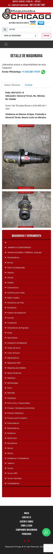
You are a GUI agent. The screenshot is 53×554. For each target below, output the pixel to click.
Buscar (46, 35)
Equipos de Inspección (16, 313)
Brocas (10, 263)
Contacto (26, 517)
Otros (9, 388)
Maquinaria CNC (14, 363)
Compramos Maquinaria (26, 529)
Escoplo (10, 318)
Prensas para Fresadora (17, 418)
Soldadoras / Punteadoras (18, 458)
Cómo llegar (26, 525)
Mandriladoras (13, 358)
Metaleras (11, 378)
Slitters (10, 453)
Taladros (10, 463)
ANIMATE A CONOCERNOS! (19, 248)
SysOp (26, 550)
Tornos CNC (12, 473)
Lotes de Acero (13, 353)
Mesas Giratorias (14, 373)
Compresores (12, 288)
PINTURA (11, 393)
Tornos (10, 468)
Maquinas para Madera (16, 368)
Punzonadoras (13, 423)
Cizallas (10, 283)
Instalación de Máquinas (17, 343)
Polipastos (11, 398)
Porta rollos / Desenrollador (18, 403)
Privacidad (26, 534)
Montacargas (12, 383)
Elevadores (11, 308)
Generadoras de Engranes (18, 328)
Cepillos (10, 273)
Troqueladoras (13, 483)
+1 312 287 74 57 (31, 71)
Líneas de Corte (13, 348)
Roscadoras (12, 443)
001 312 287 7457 (37, 5)
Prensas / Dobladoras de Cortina (20, 408)
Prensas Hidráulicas (15, 413)
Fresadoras (12, 323)
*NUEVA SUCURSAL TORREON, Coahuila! (24, 252)
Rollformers (12, 438)
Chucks (10, 278)
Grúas (9, 333)
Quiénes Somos (26, 521)
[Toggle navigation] (6, 44)
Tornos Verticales (14, 478)
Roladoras (11, 433)
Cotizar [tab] (28, 85)
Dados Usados (13, 298)
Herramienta (12, 338)
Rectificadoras (13, 428)
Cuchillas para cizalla (15, 293)
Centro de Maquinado (16, 268)
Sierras (10, 448)
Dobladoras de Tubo (15, 303)
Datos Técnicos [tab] (12, 85)
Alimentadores (13, 257)
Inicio (26, 513)
